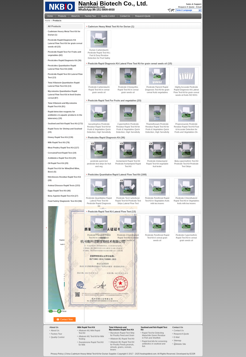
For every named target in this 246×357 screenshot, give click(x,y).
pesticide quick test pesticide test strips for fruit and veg (99, 164)
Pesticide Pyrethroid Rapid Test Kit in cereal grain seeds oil (157, 238)
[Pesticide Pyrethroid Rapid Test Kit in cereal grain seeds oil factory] (157, 224)
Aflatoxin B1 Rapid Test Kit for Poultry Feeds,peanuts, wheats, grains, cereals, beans (122, 346)
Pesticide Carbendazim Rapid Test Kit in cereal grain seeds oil (99, 90)
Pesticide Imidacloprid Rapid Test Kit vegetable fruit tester (157, 164)
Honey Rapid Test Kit (58, 137)
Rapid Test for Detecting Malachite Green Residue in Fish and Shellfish (153, 335)
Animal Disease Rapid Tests (61, 185)
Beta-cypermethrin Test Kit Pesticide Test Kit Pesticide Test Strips (186, 164)
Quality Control (108, 16)
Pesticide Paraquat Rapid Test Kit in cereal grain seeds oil (99, 238)
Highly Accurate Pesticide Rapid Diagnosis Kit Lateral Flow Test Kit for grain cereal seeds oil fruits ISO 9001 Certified (186, 92)
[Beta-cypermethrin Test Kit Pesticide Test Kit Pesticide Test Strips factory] (186, 150)
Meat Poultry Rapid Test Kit (61, 148)
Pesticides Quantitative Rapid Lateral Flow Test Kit (114, 174)
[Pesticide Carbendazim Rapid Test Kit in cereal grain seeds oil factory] (99, 76)
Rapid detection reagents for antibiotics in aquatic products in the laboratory (65, 115)
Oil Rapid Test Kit (56, 163)
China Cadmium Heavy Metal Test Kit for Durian (86, 354)
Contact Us (125, 16)
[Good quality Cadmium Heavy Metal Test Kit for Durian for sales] (84, 309)
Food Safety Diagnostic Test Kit (63, 201)
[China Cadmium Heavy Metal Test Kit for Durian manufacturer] (60, 6)
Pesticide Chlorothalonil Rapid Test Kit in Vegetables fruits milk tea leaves (186, 201)
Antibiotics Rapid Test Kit (60, 158)
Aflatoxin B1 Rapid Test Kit (122, 339)
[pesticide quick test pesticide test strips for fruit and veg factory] (99, 150)
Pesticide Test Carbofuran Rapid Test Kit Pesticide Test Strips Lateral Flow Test (128, 201)
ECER (192, 354)
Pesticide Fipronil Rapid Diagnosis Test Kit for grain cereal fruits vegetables (157, 90)
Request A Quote (186, 7)
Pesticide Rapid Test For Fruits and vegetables (112, 100)
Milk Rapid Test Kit (56, 142)
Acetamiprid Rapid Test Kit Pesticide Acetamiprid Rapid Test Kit (128, 164)
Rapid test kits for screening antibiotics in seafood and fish (154, 343)
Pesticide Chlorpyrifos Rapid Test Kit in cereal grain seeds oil (128, 90)
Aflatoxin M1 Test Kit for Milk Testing (91, 337)
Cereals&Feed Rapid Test (60, 153)
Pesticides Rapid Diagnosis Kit (62, 60)
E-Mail (177, 337)
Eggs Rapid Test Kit (57, 191)
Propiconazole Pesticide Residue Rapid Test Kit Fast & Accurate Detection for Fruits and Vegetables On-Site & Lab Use (186, 129)
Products (62, 16)
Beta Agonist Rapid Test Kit (61, 196)
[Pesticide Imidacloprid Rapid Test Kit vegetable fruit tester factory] (157, 150)
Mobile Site (181, 344)
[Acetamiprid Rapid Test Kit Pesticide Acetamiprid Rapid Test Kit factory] (128, 150)
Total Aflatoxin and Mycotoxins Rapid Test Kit (121, 328)
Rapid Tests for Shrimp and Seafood (65, 129)
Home (50, 16)
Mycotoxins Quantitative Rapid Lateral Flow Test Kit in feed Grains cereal (64, 94)
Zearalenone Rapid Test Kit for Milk (91, 343)
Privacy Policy (57, 354)
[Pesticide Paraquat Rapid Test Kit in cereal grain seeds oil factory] (99, 224)
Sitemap (177, 340)
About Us (75, 16)
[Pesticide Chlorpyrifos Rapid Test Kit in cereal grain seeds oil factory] (128, 76)
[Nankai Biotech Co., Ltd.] (199, 10)
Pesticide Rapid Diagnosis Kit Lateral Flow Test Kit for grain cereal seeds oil (65, 43)
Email (198, 7)
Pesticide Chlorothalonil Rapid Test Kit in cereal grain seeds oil (128, 238)
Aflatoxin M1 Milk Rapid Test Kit (89, 331)
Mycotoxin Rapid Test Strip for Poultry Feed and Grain (122, 334)
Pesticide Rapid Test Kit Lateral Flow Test (109, 211)
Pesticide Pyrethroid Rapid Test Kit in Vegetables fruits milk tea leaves (157, 201)
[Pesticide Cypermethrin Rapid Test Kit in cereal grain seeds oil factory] (186, 224)
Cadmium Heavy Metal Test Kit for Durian (109, 26)
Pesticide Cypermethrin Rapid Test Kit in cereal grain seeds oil (186, 238)
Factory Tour (90, 16)
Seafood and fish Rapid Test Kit (62, 123)
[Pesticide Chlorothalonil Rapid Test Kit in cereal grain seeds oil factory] (128, 224)
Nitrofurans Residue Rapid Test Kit (64, 177)
